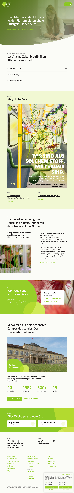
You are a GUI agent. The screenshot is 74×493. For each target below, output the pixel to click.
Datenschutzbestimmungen (67, 474)
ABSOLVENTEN (11, 468)
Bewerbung (11, 456)
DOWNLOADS (51, 461)
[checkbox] (46, 482)
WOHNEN (30, 466)
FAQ (8, 471)
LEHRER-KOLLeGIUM (33, 463)
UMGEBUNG (30, 461)
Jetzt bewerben (15, 399)
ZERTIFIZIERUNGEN (32, 458)
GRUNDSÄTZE (31, 456)
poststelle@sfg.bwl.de (15, 443)
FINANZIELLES (11, 463)
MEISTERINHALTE (12, 458)
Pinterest (30, 478)
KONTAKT (50, 458)
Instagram (30, 471)
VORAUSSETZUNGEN (13, 461)
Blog (48, 456)
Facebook (30, 474)
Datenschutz (51, 466)
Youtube (30, 476)
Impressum (50, 463)
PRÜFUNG (10, 466)
